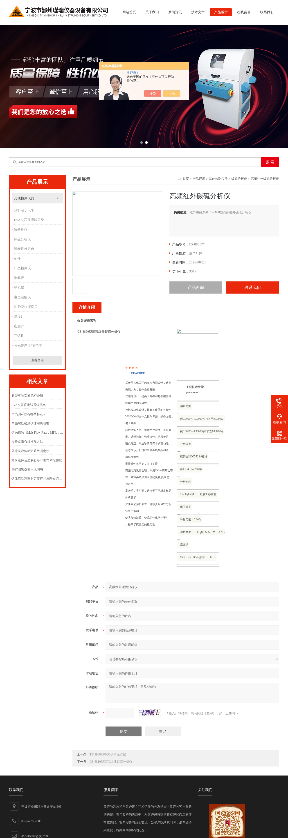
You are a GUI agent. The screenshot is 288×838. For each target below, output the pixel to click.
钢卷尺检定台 (24, 249)
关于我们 (152, 12)
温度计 (19, 316)
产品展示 (221, 12)
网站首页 (129, 12)
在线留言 (244, 12)
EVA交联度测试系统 (29, 220)
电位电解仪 (22, 297)
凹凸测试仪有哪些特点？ (28, 414)
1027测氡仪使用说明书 (27, 469)
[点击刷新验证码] (150, 712)
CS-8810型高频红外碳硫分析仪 (111, 761)
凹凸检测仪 (22, 268)
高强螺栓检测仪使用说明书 (30, 423)
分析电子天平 (24, 210)
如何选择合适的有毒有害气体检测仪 (36, 460)
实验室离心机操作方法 (27, 442)
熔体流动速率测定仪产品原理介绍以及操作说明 (37, 478)
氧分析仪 (20, 229)
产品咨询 (196, 287)
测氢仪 (19, 287)
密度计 (19, 326)
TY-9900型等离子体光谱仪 (108, 754)
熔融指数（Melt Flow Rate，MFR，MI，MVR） (37, 432)
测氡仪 (19, 278)
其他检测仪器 (24, 198)
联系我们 (267, 12)
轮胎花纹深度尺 (26, 307)
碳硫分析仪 (22, 239)
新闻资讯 (175, 12)
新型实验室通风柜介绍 (27, 395)
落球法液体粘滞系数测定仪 (30, 451)
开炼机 (19, 336)
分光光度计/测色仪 (28, 345)
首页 (186, 179)
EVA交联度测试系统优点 (28, 405)
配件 (17, 258)
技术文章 (198, 12)
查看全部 (37, 360)
